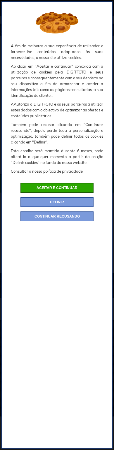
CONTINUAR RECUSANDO (57, 216)
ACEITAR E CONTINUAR (57, 188)
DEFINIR (57, 202)
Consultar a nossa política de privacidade (47, 171)
